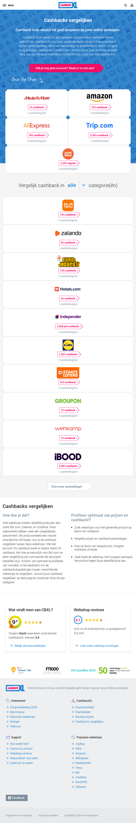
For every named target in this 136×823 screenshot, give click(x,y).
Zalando (80, 786)
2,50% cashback (68, 466)
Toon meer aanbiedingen (66, 486)
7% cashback (68, 410)
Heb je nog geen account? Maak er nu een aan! (65, 68)
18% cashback (37, 135)
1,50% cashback (68, 354)
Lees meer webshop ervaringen (99, 645)
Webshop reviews (21, 753)
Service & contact (21, 748)
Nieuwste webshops (22, 716)
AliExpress (81, 758)
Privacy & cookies (48, 815)
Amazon (80, 753)
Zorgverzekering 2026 (23, 707)
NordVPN (81, 782)
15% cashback (99, 107)
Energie (14, 721)
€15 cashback (68, 382)
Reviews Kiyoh (84, 716)
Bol (77, 772)
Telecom (15, 726)
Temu (78, 767)
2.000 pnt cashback (68, 326)
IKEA (78, 748)
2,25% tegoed (68, 163)
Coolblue (80, 777)
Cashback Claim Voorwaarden (81, 815)
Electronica (17, 712)
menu (11, 5)
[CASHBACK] (68, 5)
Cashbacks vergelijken (89, 721)
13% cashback (68, 270)
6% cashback (68, 242)
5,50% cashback (99, 135)
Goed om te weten (21, 762)
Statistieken (83, 712)
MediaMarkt (83, 762)
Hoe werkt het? (19, 743)
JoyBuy (80, 743)
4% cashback (68, 298)
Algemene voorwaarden (19, 815)
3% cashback (36, 107)
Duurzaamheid (84, 707)
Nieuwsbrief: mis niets (24, 758)
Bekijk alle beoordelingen (30, 645)
